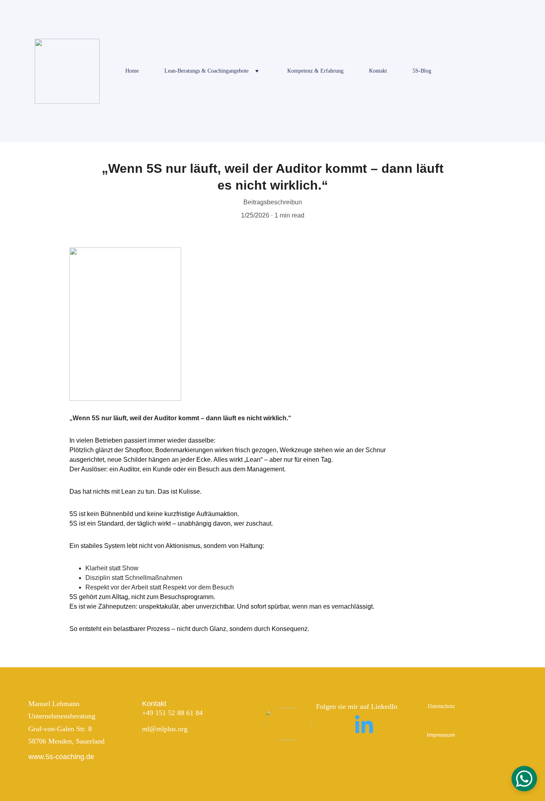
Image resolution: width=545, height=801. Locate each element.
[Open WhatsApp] (524, 778)
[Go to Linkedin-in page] (364, 725)
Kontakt (378, 71)
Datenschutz (441, 706)
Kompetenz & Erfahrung (315, 71)
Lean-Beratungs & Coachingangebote (206, 71)
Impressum (441, 735)
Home (132, 71)
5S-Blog (422, 71)
